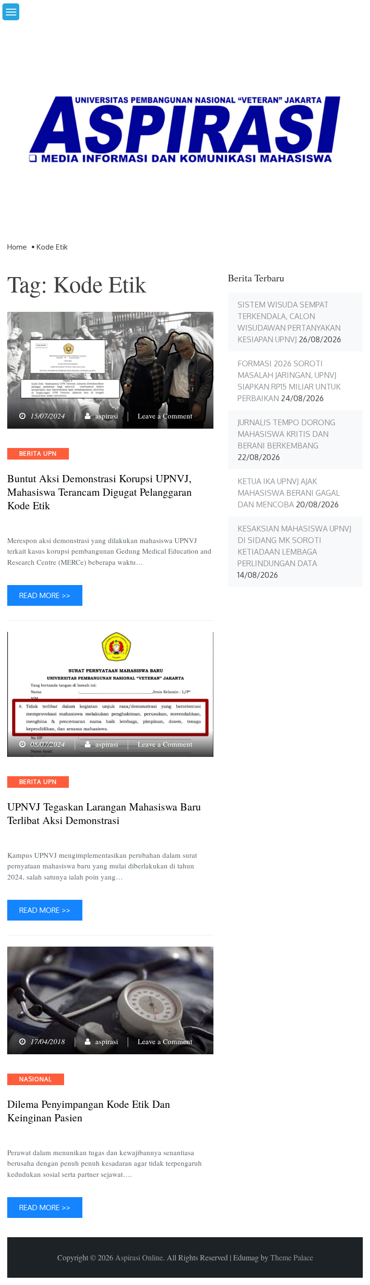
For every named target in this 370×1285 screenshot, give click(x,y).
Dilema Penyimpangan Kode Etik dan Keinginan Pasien (88, 1110)
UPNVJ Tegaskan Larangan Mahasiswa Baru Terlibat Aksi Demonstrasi (104, 813)
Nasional (35, 1079)
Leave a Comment (165, 415)
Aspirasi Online (139, 1257)
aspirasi (106, 415)
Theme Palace (291, 1257)
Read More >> (44, 595)
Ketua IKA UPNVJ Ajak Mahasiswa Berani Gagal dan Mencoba (289, 492)
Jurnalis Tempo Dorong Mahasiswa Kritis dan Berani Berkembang (286, 434)
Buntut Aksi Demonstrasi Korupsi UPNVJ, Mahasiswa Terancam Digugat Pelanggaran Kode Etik (99, 492)
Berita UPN (38, 453)
